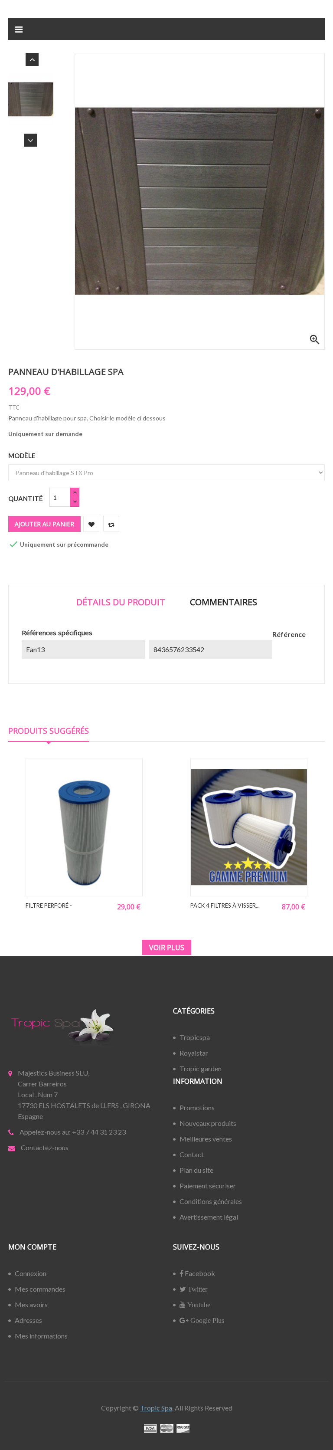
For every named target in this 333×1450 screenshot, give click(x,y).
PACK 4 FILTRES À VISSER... (225, 905)
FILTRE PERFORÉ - (49, 905)
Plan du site (196, 1170)
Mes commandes (40, 1289)
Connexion (30, 1273)
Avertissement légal (209, 1217)
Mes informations (41, 1336)
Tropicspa (195, 1037)
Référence (289, 634)
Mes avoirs (31, 1304)
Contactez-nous (45, 1147)
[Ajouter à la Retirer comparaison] (111, 523)
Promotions (197, 1107)
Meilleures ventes (206, 1139)
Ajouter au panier (44, 524)
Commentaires (223, 602)
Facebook (199, 1273)
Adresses (28, 1320)
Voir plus (166, 947)
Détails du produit (120, 602)
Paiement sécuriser (208, 1185)
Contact (192, 1154)
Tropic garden (201, 1068)
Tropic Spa (156, 1408)
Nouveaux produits (208, 1123)
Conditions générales (211, 1201)
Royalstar (194, 1053)
